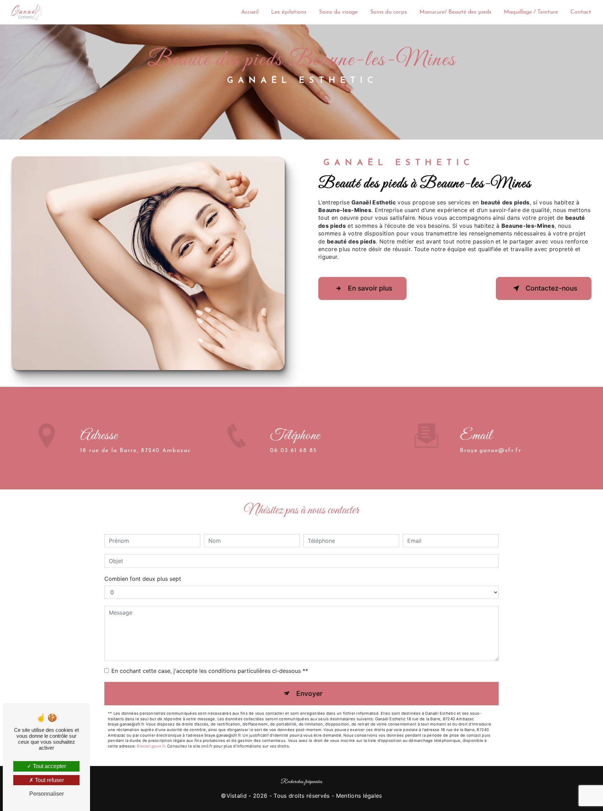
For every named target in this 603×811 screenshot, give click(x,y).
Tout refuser (49, 780)
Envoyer (309, 693)
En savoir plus (370, 288)
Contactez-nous (551, 288)
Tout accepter (48, 766)
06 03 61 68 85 (293, 450)
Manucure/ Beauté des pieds (455, 12)
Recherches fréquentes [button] (301, 782)
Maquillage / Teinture (531, 12)
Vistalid (236, 795)
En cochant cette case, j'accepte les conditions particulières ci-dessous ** (209, 670)
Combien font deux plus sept (142, 578)
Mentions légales (359, 795)
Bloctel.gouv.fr (151, 746)
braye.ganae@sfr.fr (490, 450)
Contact (581, 12)
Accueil (250, 12)
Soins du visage (338, 12)
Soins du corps (388, 12)
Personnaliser (46, 794)
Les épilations (288, 12)
